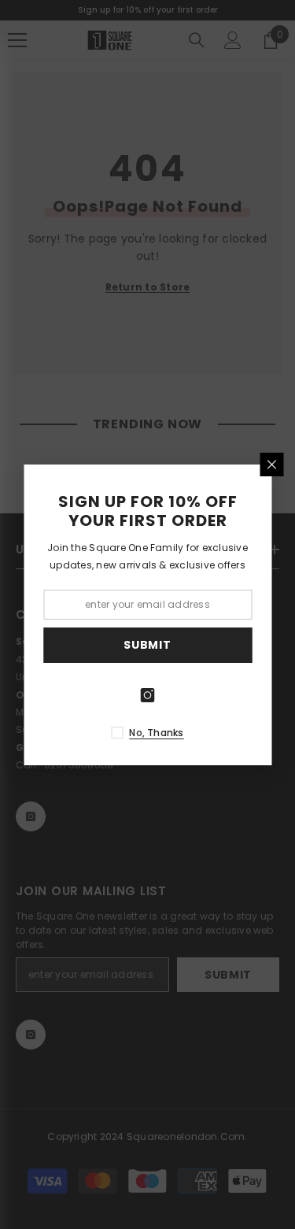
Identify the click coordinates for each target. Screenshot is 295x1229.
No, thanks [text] (156, 732)
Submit (147, 645)
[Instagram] (147, 695)
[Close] (271, 464)
